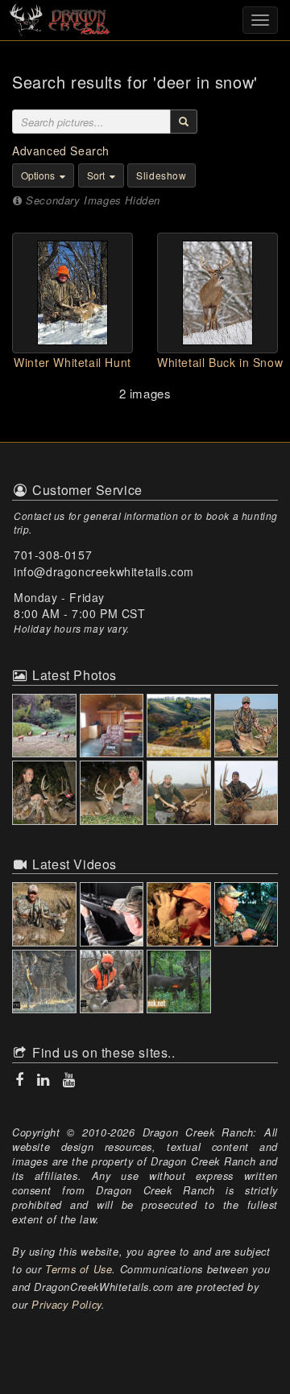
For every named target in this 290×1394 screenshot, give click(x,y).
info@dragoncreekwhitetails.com (104, 571)
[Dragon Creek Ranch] (145, 18)
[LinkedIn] (45, 1079)
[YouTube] (68, 1079)
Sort (97, 175)
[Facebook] (21, 1079)
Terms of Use (78, 1269)
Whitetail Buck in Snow (220, 362)
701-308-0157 (53, 554)
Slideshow (161, 175)
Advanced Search (61, 150)
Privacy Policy (66, 1304)
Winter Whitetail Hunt (72, 362)
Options (39, 175)
